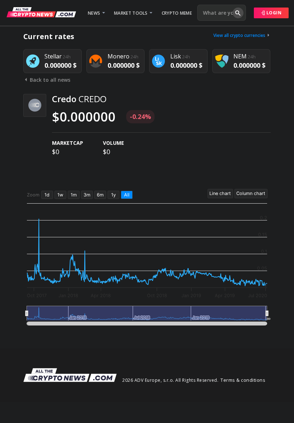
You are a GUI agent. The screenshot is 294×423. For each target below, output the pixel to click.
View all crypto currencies (239, 35)
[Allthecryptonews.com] (41, 12)
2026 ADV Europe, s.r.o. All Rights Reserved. (170, 380)
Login (273, 13)
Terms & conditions (242, 380)
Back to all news (49, 79)
